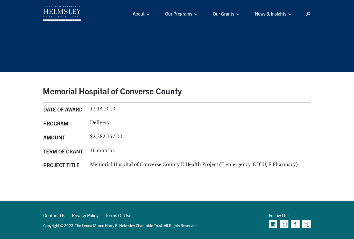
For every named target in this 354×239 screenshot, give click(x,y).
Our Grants (223, 14)
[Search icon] (308, 14)
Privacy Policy (85, 215)
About (139, 14)
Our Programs (178, 14)
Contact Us (54, 215)
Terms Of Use (118, 215)
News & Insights (270, 14)
